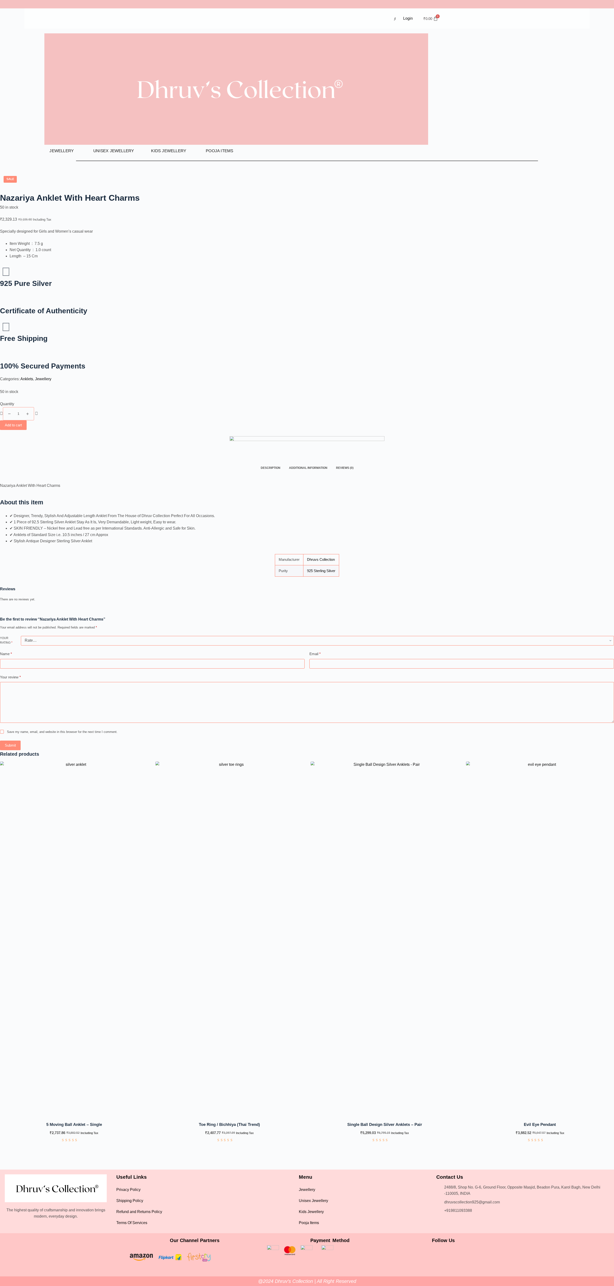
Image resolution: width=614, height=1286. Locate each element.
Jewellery (61, 151)
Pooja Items (219, 151)
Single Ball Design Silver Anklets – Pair (384, 1124)
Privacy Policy (128, 1190)
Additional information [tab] (308, 468)
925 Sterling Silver (321, 571)
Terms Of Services (131, 1223)
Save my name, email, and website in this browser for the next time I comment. (62, 732)
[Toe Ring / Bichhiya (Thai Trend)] (229, 941)
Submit (10, 745)
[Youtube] (459, 1253)
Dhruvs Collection (321, 559)
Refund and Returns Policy (139, 1212)
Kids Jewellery (168, 151)
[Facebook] (428, 1253)
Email (315, 654)
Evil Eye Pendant (540, 1124)
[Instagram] (443, 1253)
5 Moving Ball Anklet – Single (74, 1124)
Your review (10, 677)
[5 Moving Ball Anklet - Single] (74, 941)
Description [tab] (270, 468)
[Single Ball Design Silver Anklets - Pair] (385, 941)
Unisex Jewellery (113, 151)
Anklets (26, 379)
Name (6, 654)
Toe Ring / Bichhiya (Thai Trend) (229, 1124)
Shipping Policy (129, 1201)
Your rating (6, 640)
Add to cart (13, 425)
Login (408, 18)
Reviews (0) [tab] (345, 468)
